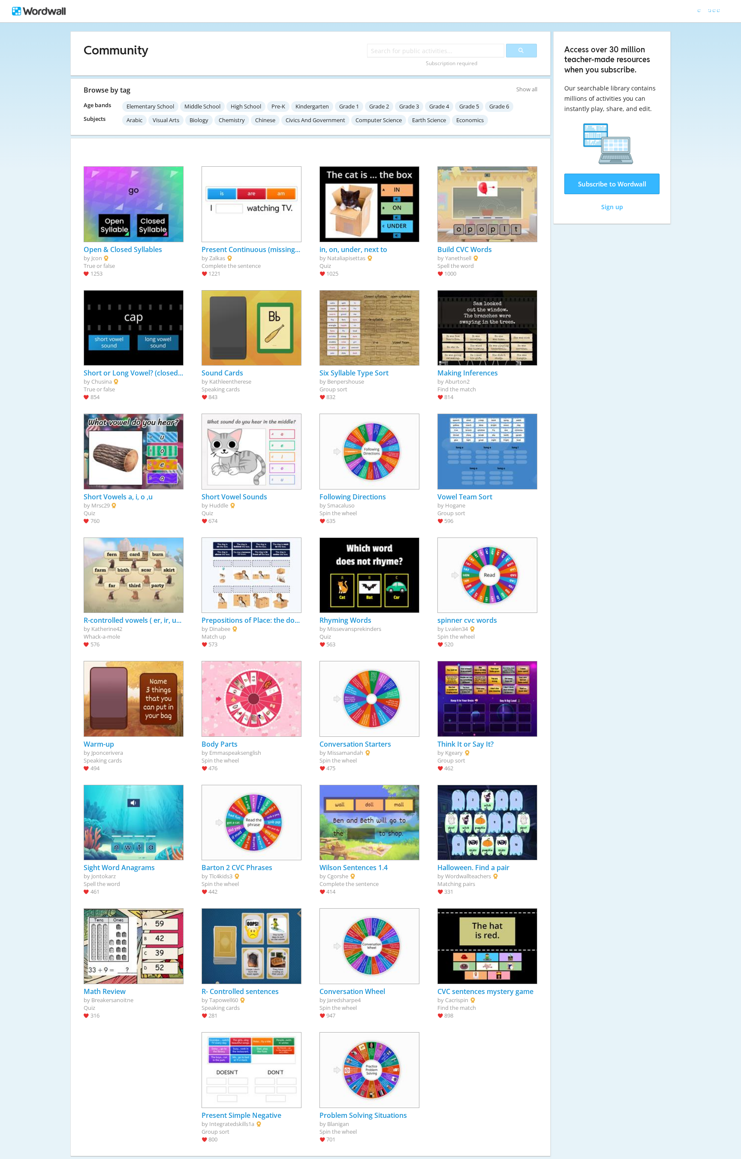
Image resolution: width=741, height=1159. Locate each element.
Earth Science (429, 120)
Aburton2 (457, 381)
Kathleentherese (230, 381)
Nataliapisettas (346, 258)
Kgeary (454, 753)
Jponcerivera (107, 753)
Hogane (455, 505)
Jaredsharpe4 (344, 1000)
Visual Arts (166, 120)
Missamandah (345, 753)
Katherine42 (106, 629)
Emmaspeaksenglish (235, 753)
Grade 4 (439, 106)
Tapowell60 (223, 1000)
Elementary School (150, 106)
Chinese (265, 120)
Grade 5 (469, 106)
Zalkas (217, 258)
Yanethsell (458, 258)
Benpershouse (345, 381)
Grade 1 (349, 106)
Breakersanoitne (112, 1000)
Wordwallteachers (468, 876)
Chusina (101, 381)
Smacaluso (341, 505)
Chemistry (232, 120)
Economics (470, 120)
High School (246, 106)
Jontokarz (103, 876)
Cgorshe (337, 876)
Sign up (612, 207)
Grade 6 (499, 106)
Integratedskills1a (231, 1124)
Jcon (96, 258)
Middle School (202, 106)
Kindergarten (312, 106)
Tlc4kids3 (220, 876)
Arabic (134, 120)
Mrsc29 (100, 505)
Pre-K (278, 106)
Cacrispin (456, 1000)
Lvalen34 (456, 629)
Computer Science (378, 120)
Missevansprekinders (354, 629)
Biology (199, 120)
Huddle (218, 505)
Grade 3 (409, 106)
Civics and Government (315, 120)
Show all (526, 89)
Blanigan (338, 1124)
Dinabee (219, 629)
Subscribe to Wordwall (612, 184)
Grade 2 (379, 106)
